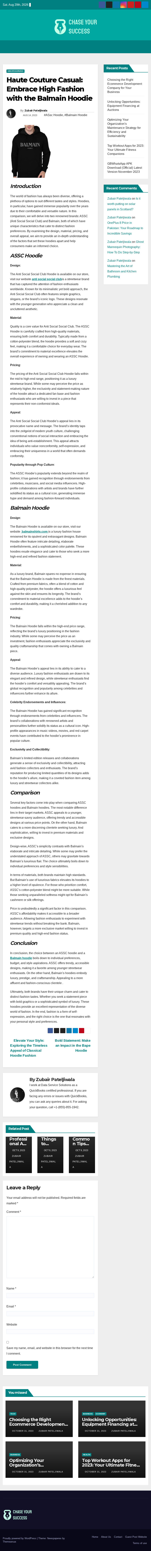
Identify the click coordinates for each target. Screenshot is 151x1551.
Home (95, 1536)
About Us (106, 1536)
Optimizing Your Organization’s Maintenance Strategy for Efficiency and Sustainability (124, 127)
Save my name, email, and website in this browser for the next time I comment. (49, 1350)
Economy (100, 1414)
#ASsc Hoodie (53, 115)
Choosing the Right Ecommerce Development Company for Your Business (39, 1424)
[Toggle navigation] (144, 46)
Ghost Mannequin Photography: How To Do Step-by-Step (125, 247)
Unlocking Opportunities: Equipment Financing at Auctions (124, 105)
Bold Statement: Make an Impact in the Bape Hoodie (72, 1045)
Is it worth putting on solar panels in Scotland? (123, 204)
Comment (13, 1211)
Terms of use (140, 1543)
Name (11, 1288)
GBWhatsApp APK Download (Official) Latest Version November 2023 (124, 167)
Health (86, 1455)
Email (11, 1306)
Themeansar (9, 1541)
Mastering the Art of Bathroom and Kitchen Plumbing (121, 271)
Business (88, 1414)
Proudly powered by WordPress (20, 1538)
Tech (12, 1414)
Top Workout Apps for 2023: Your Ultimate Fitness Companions (125, 149)
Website (11, 1324)
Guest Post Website (136, 1536)
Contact (118, 1536)
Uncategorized (15, 71)
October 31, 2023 (23, 1431)
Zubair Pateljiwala (35, 110)
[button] (136, 46)
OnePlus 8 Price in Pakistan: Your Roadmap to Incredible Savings (125, 228)
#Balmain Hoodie (75, 115)
